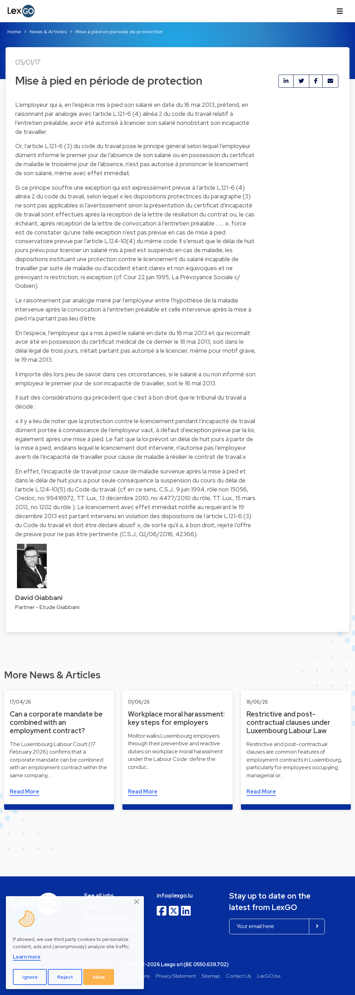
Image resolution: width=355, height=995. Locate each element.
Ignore (30, 977)
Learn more (27, 956)
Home (14, 31)
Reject (65, 977)
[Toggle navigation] (339, 11)
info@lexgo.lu (175, 895)
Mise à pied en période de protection (119, 31)
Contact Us (238, 975)
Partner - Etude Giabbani (47, 607)
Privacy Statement (176, 975)
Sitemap (211, 975)
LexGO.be (268, 975)
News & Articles (48, 31)
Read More (24, 791)
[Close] (137, 902)
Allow (99, 977)
